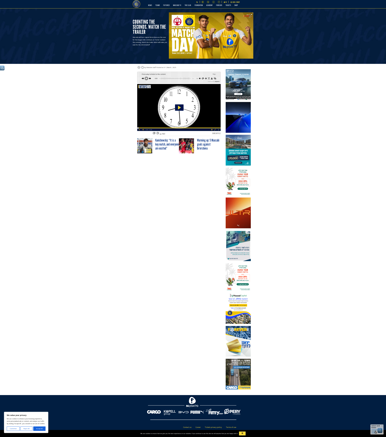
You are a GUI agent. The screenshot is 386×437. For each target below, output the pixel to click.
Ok (242, 433)
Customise (13, 429)
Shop (236, 5)
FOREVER (219, 5)
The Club (188, 5)
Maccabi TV (177, 5)
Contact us (187, 427)
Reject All (26, 429)
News (150, 5)
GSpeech (217, 81)
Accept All (39, 429)
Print (163, 134)
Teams (157, 5)
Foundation (199, 5)
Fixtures (166, 5)
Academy (209, 5)
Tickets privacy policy (213, 427)
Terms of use (231, 427)
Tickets (228, 5)
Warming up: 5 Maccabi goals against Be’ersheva (208, 144)
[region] (26, 422)
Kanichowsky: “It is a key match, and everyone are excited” (167, 144)
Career (198, 427)
